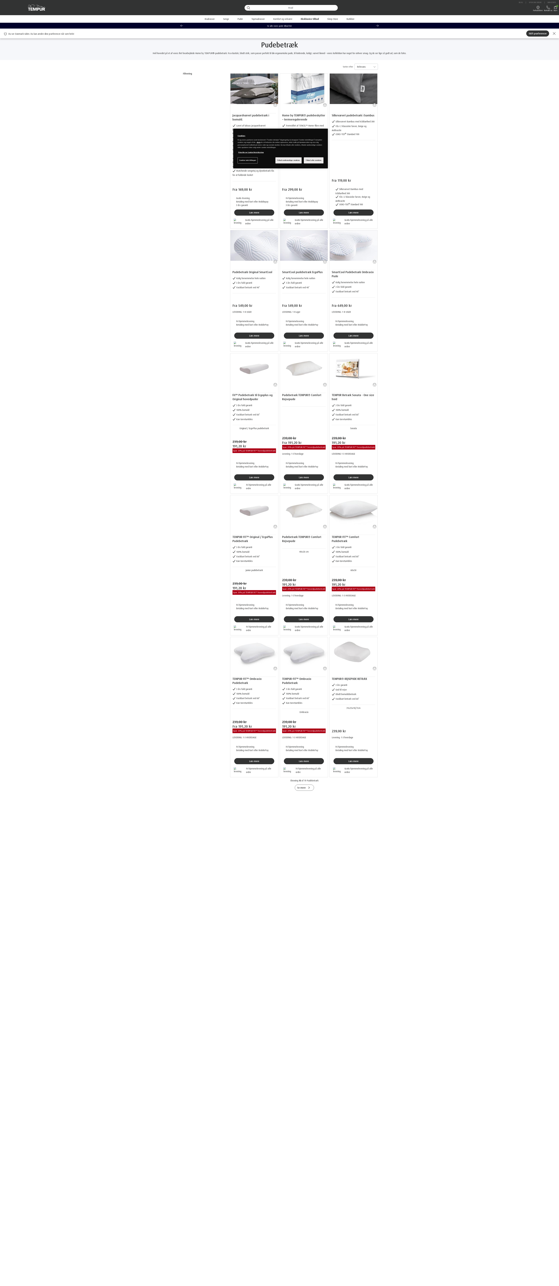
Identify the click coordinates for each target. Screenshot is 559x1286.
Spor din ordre (535, 2)
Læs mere (254, 212)
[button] (310, 19)
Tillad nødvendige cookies (288, 160)
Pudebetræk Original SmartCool (252, 272)
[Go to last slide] (182, 26)
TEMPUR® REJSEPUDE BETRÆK (349, 679)
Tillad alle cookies (314, 160)
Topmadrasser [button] (258, 18)
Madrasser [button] (210, 18)
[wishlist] (274, 104)
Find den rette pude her (279, 26)
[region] (280, 148)
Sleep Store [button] (332, 18)
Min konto (551, 2)
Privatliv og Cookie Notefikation (251, 152)
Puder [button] (240, 18)
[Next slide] (377, 26)
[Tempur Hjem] (35, 8)
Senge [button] (226, 18)
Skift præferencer (538, 33)
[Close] (554, 33)
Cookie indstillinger (247, 160)
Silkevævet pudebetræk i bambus (353, 115)
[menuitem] (310, 19)
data (258, 142)
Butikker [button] (350, 18)
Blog (521, 2)
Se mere (301, 787)
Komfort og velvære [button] (282, 18)
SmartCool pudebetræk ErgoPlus (302, 272)
